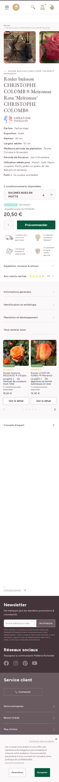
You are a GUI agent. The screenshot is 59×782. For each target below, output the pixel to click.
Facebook (6, 663)
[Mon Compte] (42, 7)
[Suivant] (54, 409)
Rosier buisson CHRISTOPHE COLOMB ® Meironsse (28, 28)
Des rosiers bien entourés (23, 576)
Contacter (24, 691)
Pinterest (25, 663)
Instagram (15, 663)
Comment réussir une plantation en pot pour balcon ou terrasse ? (30, 565)
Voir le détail (16, 400)
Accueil (7, 25)
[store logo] (16, 8)
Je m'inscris (46, 623)
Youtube (34, 663)
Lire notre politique (14, 762)
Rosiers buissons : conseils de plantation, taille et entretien (25, 551)
